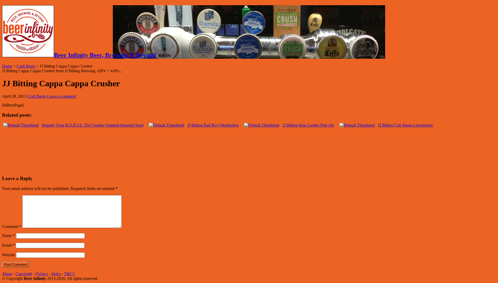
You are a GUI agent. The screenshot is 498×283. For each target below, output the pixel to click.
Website (8, 255)
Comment (11, 226)
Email (8, 245)
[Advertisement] (62, 162)
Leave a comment (61, 96)
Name (8, 235)
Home (7, 66)
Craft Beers (26, 66)
